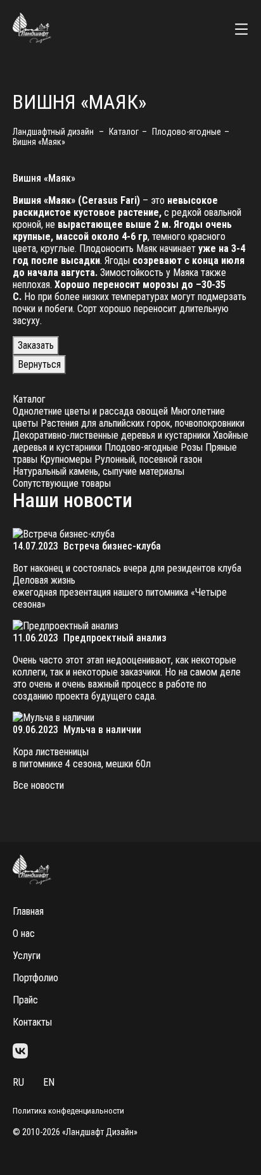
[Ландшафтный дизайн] (32, 40)
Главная (28, 911)
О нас (24, 933)
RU (18, 1082)
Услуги (27, 956)
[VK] (20, 1052)
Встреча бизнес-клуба (112, 546)
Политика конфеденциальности (68, 1110)
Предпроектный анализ (115, 638)
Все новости (38, 785)
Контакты (32, 1022)
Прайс (25, 1000)
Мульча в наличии (102, 730)
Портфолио (35, 978)
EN (48, 1082)
